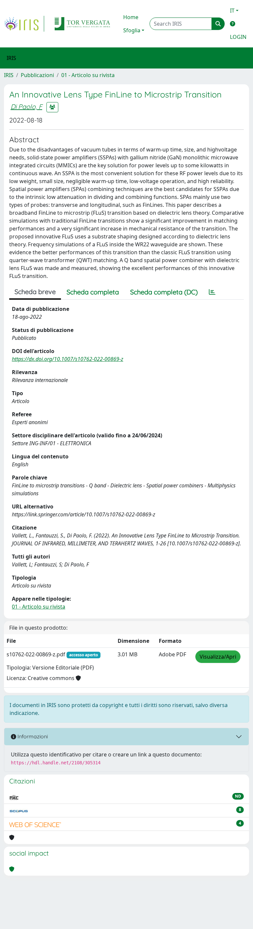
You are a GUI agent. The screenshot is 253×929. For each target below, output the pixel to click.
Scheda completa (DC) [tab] (164, 292)
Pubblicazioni (37, 75)
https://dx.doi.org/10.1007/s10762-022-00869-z (67, 359)
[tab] (212, 292)
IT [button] (232, 10)
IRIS (9, 75)
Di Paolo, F (26, 106)
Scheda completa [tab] (93, 292)
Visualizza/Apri (218, 656)
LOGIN (238, 37)
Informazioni (32, 736)
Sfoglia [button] (131, 30)
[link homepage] (24, 24)
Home (130, 17)
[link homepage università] (82, 24)
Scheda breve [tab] (35, 291)
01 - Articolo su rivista (88, 75)
